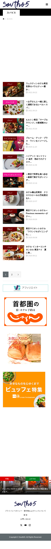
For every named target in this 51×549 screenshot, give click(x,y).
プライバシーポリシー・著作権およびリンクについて (25, 511)
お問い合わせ (25, 519)
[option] (13, 486)
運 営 (25, 515)
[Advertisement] (25, 51)
